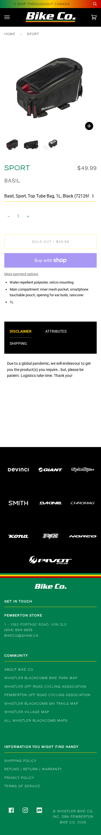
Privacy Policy (19, 778)
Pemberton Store (23, 615)
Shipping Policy (20, 761)
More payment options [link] (21, 274)
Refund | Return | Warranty (33, 769)
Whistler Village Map (26, 712)
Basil (12, 180)
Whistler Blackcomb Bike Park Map (41, 678)
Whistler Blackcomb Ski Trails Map (41, 703)
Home (9, 34)
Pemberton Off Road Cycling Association (47, 695)
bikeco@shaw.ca (21, 635)
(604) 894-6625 (18, 630)
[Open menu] (12, 17)
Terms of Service (22, 786)
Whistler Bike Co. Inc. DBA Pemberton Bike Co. (73, 816)
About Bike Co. (19, 669)
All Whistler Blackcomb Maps (36, 720)
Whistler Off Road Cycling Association (45, 686)
